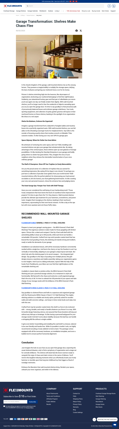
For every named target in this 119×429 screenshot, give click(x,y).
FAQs (74, 396)
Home (17, 15)
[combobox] (66, 6)
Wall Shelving (100, 396)
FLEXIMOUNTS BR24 (29, 223)
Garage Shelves (21, 11)
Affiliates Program (52, 399)
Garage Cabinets (33, 11)
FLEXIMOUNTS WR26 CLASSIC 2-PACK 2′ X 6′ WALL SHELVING (43, 288)
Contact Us (76, 393)
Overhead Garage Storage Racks (106, 393)
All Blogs (23, 15)
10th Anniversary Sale (73, 11)
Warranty (76, 407)
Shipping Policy (78, 399)
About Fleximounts (52, 393)
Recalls (48, 404)
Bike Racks (99, 407)
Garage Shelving (101, 399)
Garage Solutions (31, 15)
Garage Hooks (100, 404)
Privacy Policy (77, 404)
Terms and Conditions (53, 396)
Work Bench (99, 401)
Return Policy (77, 401)
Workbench (42, 11)
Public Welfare (50, 401)
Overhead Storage (8, 11)
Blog (74, 410)
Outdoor (50, 11)
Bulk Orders (105, 11)
